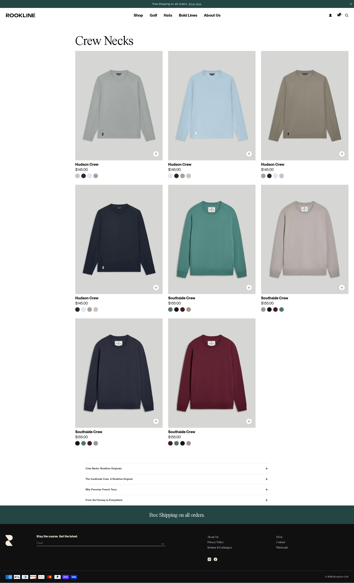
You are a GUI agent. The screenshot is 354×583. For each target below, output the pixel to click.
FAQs (279, 537)
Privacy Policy (215, 542)
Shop (138, 15)
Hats (168, 15)
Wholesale (282, 547)
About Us (212, 15)
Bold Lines (188, 15)
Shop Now (195, 3)
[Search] (346, 15)
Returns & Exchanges (219, 547)
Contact (280, 542)
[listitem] (177, 4)
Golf (153, 15)
